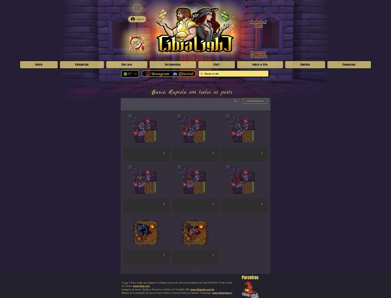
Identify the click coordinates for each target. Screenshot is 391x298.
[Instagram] (148, 74)
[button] (235, 101)
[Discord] (175, 74)
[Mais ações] (165, 153)
